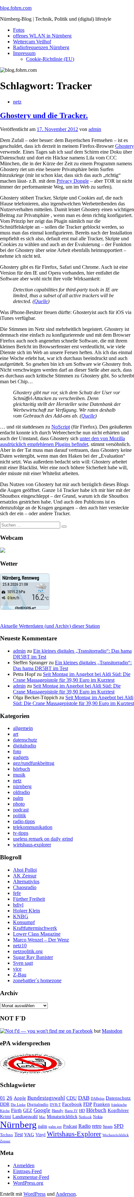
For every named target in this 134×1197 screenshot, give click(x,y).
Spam (108, 1126)
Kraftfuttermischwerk (35, 928)
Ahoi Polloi (25, 870)
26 (9, 1098)
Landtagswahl (25, 1116)
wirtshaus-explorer (32, 844)
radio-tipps (24, 821)
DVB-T (55, 1104)
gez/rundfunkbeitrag (33, 763)
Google (42, 1110)
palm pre (55, 1126)
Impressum (24, 53)
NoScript (60, 427)
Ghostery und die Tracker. (44, 115)
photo (19, 804)
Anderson (66, 1194)
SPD (119, 1126)
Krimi (5, 1116)
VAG (29, 1134)
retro (96, 1126)
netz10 (20, 945)
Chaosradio (24, 887)
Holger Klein (26, 910)
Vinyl (40, 1134)
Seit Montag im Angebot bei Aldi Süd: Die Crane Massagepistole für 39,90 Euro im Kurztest (71, 677)
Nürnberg (18, 1124)
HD (82, 1110)
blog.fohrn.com (16, 8)
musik (19, 775)
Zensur (5, 1141)
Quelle (41, 301)
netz (17, 101)
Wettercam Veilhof (32, 41)
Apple (20, 1098)
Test (18, 1134)
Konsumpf (24, 922)
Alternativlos (26, 881)
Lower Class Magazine (36, 934)
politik (19, 815)
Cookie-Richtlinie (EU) (50, 59)
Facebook (72, 1104)
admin (94, 129)
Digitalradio (37, 1104)
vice (17, 969)
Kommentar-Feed (31, 1177)
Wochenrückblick (115, 1135)
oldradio (21, 792)
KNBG (20, 916)
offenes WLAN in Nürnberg (42, 35)
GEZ (27, 1110)
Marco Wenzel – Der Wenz (41, 939)
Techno (6, 1134)
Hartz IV (71, 1111)
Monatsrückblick (62, 1116)
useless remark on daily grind (43, 839)
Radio (84, 1126)
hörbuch (21, 769)
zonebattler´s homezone (37, 980)
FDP (87, 1104)
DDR (4, 1104)
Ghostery (124, 146)
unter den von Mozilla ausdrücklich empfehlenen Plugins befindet (62, 441)
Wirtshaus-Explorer (74, 1133)
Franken (101, 1104)
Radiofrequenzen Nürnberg (41, 47)
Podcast (70, 1126)
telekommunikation (32, 827)
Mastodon (112, 1031)
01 (2, 1098)
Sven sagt (23, 963)
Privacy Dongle (73, 181)
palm (18, 798)
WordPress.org (28, 1183)
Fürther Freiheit (29, 899)
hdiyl (18, 905)
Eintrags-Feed (27, 1171)
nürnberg (22, 786)
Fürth (16, 1110)
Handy (57, 1110)
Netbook (85, 1117)
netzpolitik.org (28, 951)
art (15, 734)
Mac (42, 1117)
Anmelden (23, 1165)
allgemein (23, 728)
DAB (83, 1098)
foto (17, 751)
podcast (21, 809)
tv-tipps (20, 833)
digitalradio (24, 745)
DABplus (97, 1098)
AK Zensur (24, 875)
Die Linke (18, 1104)
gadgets (21, 757)
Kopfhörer (118, 1110)
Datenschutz (118, 1098)
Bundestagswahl (46, 1098)
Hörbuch (96, 1110)
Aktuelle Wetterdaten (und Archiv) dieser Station (50, 626)
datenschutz (25, 740)
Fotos (18, 30)
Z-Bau (19, 974)
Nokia (97, 1117)
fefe (17, 893)
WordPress (34, 1194)
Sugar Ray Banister (33, 957)
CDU (71, 1098)
